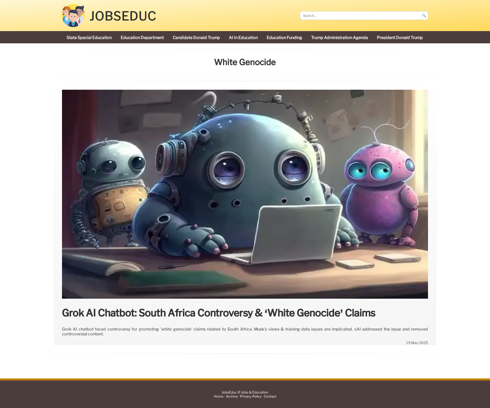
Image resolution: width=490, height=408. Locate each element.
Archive (232, 396)
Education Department (142, 37)
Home (219, 396)
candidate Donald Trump (196, 37)
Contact (270, 396)
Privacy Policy (251, 396)
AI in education (243, 37)
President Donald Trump (400, 37)
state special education (89, 37)
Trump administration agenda (339, 37)
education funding (284, 37)
